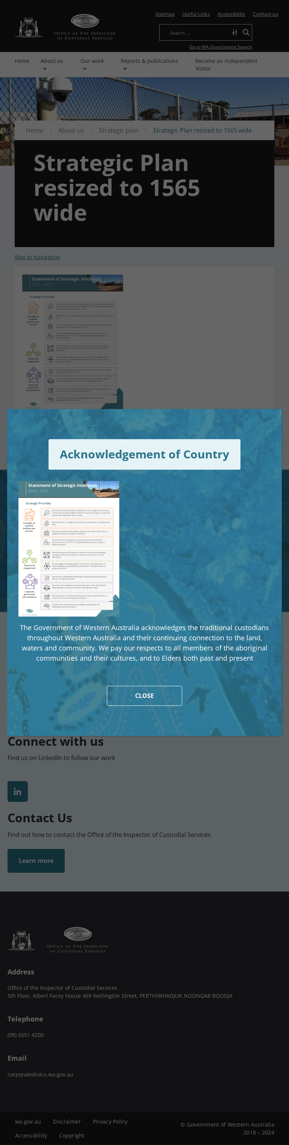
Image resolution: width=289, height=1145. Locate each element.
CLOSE (144, 696)
